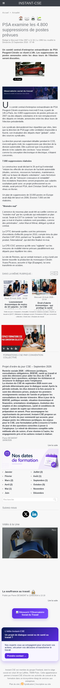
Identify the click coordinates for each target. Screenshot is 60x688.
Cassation (17, 312)
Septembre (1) (40, 480)
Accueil (5, 13)
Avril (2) (9, 484)
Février (8, 476)
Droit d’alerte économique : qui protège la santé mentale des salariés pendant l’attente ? (44, 305)
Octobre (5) (39, 484)
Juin (7, 493)
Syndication (29, 684)
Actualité (16, 13)
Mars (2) (9, 480)
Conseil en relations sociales (38, 312)
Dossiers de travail (38, 316)
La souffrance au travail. (16, 591)
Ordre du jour (8, 312)
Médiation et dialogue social (24, 314)
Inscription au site (43, 684)
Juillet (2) (38, 472)
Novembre (38, 488)
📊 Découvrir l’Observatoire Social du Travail (30, 613)
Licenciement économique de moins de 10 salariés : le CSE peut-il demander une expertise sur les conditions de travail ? (16, 304)
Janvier (8, 472)
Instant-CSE (30, 3)
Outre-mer (27, 316)
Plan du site (14, 684)
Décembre (38, 493)
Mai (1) (8, 488)
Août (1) (37, 476)
